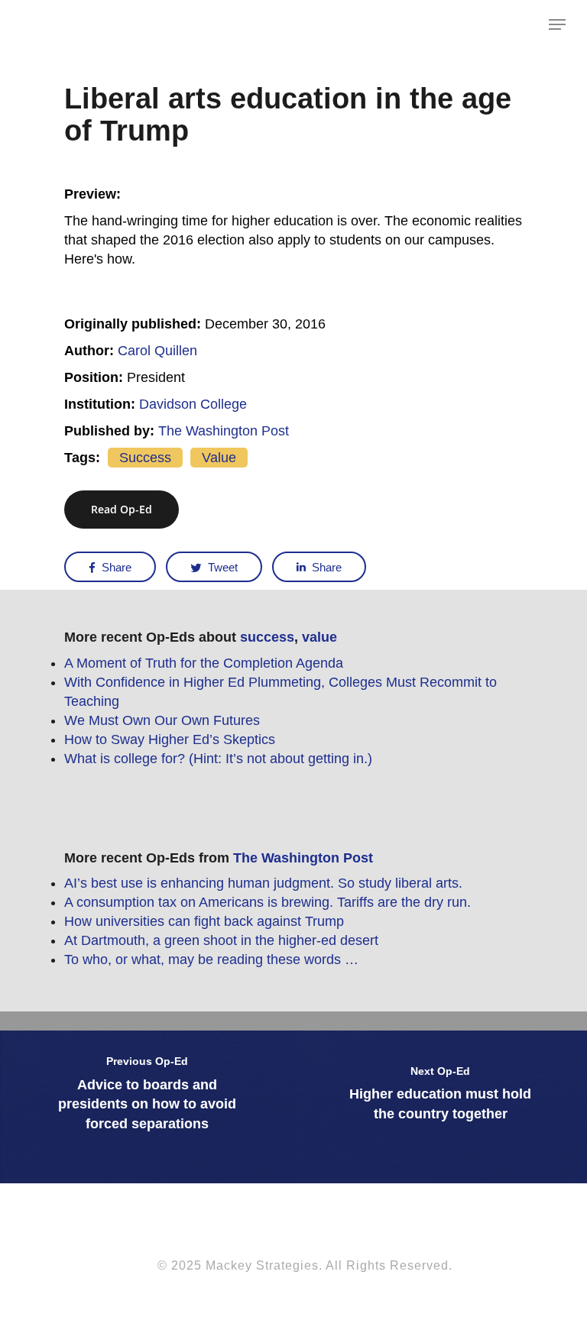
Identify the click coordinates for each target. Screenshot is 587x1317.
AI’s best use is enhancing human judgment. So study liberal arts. (263, 883)
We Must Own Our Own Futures (162, 720)
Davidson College (193, 404)
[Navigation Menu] (557, 24)
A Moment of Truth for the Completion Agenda (203, 663)
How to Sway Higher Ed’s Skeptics (169, 739)
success (145, 457)
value (219, 457)
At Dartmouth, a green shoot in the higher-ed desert (221, 940)
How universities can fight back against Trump (204, 921)
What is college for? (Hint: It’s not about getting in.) (218, 758)
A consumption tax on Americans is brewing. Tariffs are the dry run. (267, 902)
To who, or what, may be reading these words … (211, 959)
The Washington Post (223, 430)
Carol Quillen (157, 350)
